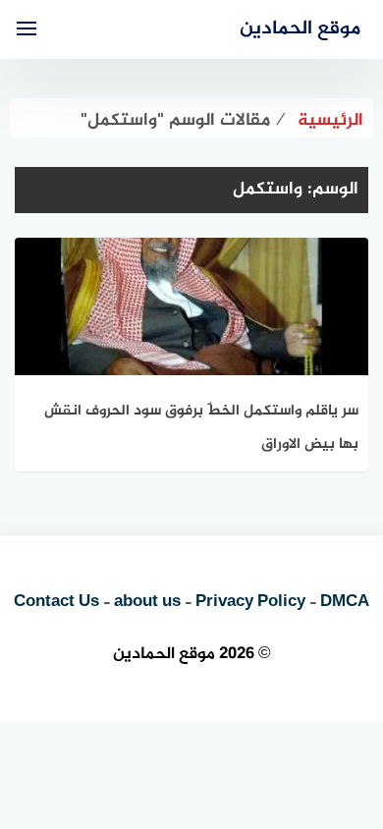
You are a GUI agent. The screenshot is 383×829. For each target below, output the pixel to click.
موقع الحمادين (300, 29)
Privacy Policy (250, 602)
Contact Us (56, 602)
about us (147, 602)
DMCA (344, 602)
